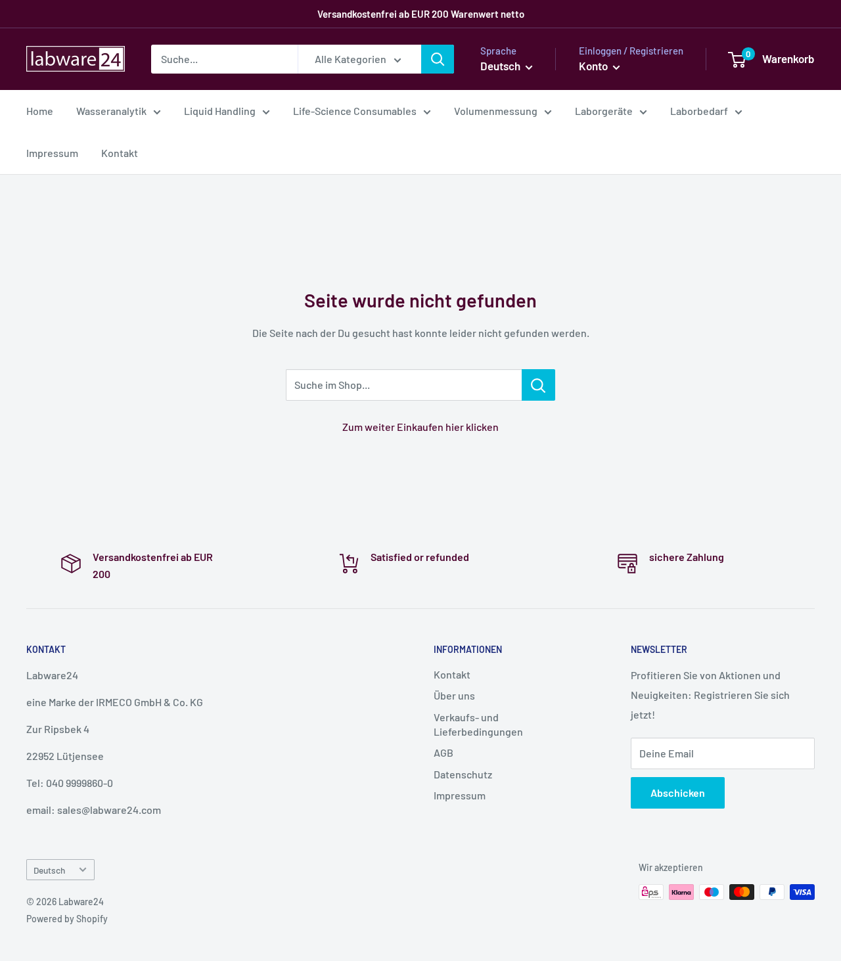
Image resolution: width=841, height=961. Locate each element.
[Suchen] (437, 59)
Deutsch (49, 870)
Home (39, 110)
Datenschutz (463, 774)
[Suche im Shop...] (538, 385)
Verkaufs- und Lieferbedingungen (478, 724)
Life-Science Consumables (355, 110)
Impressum (52, 152)
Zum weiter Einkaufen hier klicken (420, 426)
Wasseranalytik (111, 110)
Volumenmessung (495, 110)
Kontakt (119, 152)
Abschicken (677, 792)
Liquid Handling (220, 110)
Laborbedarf (699, 110)
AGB (443, 752)
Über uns (454, 695)
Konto (594, 65)
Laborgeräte (604, 110)
